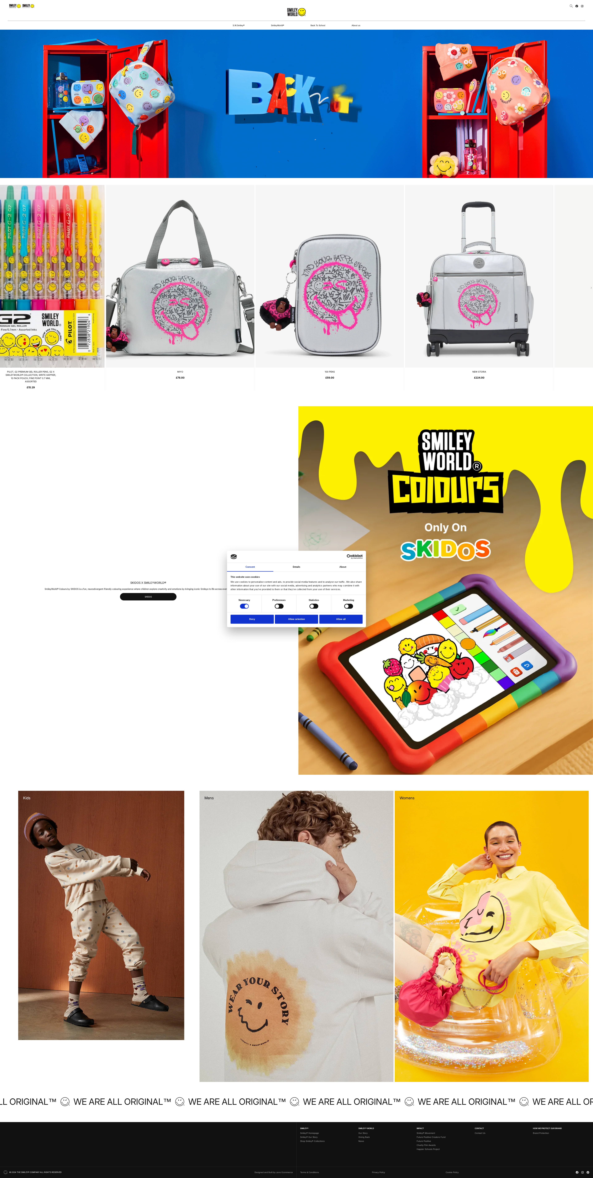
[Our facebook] (576, 6)
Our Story (363, 1133)
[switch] (279, 606)
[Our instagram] (582, 6)
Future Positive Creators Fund (431, 1137)
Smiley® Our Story (309, 1137)
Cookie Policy (452, 1172)
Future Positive (424, 1141)
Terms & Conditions (309, 1172)
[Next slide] (591, 288)
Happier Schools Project (428, 1149)
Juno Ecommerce (284, 1172)
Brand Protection (541, 1133)
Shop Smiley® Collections (312, 1141)
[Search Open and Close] (571, 6)
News (361, 1141)
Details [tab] (296, 567)
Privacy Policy (378, 1172)
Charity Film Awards (426, 1145)
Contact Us (480, 1133)
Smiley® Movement (426, 1133)
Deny (252, 619)
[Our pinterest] (588, 1172)
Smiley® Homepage (309, 1133)
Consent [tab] (250, 567)
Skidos (148, 596)
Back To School (318, 25)
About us (356, 25)
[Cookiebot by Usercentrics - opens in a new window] (349, 556)
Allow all (341, 619)
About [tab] (342, 567)
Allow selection (296, 619)
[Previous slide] (1, 288)
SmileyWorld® (277, 25)
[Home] (296, 12)
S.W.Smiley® (239, 25)
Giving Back (364, 1137)
